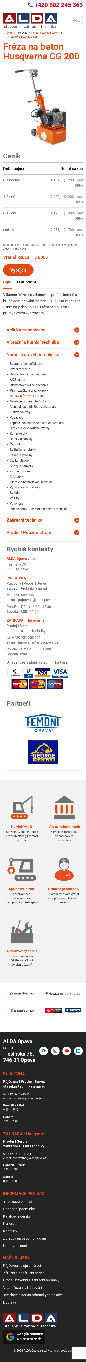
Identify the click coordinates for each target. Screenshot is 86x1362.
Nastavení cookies (18, 1246)
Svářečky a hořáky (22, 450)
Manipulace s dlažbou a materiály (33, 407)
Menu (76, 20)
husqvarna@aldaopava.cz (38, 642)
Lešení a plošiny (21, 455)
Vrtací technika (20, 369)
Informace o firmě (17, 1201)
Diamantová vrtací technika (28, 374)
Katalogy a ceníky (17, 1216)
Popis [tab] (7, 282)
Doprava (9, 1302)
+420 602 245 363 (59, 5)
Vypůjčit (18, 270)
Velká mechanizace (26, 329)
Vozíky (14, 498)
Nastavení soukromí (60, 1350)
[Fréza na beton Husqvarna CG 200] (43, 107)
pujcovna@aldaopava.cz (37, 600)
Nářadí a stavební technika (46, 32)
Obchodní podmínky (19, 1209)
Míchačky (16, 477)
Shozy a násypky (21, 466)
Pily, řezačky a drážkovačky (29, 390)
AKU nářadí (17, 380)
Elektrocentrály (20, 412)
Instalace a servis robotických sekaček (34, 1295)
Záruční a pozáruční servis (24, 1273)
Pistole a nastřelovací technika (31, 482)
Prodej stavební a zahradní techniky (31, 1280)
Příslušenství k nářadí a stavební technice (39, 509)
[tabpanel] (43, 304)
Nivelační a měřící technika (28, 401)
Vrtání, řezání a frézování (22, 1287)
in (78, 1051)
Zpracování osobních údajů (24, 1238)
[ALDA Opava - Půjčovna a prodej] (30, 20)
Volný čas (16, 503)
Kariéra (8, 1223)
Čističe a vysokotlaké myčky (30, 428)
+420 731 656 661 (26, 637)
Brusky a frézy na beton (24, 36)
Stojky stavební (20, 460)
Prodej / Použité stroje (29, 532)
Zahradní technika (24, 520)
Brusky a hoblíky (21, 439)
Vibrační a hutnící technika (33, 342)
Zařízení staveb (21, 471)
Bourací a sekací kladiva (26, 364)
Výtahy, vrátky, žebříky (25, 487)
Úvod (9, 32)
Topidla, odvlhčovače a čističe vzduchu (37, 423)
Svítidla (15, 493)
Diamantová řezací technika (29, 385)
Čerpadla (16, 444)
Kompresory (18, 433)
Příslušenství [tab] (26, 282)
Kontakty (10, 1231)
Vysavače (16, 417)
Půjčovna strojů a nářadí (22, 1265)
